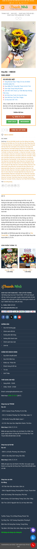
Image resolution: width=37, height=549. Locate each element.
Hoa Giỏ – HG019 (9, 270)
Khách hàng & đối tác (10, 366)
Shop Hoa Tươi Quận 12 (26, 152)
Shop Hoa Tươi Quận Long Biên (17, 170)
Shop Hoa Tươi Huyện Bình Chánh (16, 145)
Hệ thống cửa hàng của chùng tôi (11, 532)
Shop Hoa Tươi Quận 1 (24, 150)
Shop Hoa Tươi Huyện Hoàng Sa (12, 148)
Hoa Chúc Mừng (24, 141)
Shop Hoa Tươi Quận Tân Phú (13, 175)
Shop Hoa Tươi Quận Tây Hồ (28, 175)
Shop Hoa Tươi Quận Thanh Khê (9, 177)
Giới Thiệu (6, 373)
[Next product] (17, 18)
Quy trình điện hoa (9, 359)
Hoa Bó (17, 141)
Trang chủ (5, 13)
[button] (2, 7)
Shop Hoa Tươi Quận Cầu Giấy (8, 162)
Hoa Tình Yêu (16, 143)
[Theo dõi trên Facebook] (3, 317)
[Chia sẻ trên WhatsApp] (2, 185)
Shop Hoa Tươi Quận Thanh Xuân (25, 177)
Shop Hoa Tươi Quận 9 (15, 157)
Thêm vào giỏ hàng (18, 130)
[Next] (36, 262)
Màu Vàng (27, 143)
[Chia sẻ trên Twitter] (9, 185)
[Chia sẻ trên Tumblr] (18, 185)
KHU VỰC (14, 13)
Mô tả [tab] (3, 196)
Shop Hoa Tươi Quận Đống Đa (23, 162)
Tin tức (5, 370)
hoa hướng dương (8, 181)
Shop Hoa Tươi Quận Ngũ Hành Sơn (17, 171)
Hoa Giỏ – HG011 (27, 270)
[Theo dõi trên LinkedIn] (15, 317)
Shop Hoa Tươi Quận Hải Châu (18, 166)
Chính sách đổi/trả (9, 331)
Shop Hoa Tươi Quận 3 (15, 154)
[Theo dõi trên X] (11, 317)
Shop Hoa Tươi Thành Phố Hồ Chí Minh (25, 179)
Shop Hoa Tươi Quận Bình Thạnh (11, 161)
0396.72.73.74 (12, 395)
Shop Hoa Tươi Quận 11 (14, 152)
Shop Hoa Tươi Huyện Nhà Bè (11, 150)
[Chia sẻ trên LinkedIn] (15, 185)
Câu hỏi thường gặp (9, 328)
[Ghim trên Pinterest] (12, 185)
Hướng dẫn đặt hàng (9, 335)
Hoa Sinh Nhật (8, 143)
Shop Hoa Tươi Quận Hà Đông (20, 164)
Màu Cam (22, 143)
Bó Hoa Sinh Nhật (11, 141)
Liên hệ (5, 345)
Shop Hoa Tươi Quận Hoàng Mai (18, 168)
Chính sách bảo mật (9, 342)
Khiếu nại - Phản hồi (9, 362)
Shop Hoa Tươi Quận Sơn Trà (17, 173)
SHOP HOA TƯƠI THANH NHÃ (9, 293)
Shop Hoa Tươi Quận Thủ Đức (8, 179)
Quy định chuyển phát (10, 355)
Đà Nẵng (4, 482)
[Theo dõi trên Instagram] (7, 317)
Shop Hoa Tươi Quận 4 (26, 154)
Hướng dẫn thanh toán (10, 338)
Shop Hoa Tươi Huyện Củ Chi (13, 146)
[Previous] (1, 262)
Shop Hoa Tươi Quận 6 (15, 155)
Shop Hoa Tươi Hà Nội (26, 13)
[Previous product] (20, 18)
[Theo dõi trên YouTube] (19, 317)
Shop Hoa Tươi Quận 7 (26, 155)
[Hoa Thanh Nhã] (18, 7)
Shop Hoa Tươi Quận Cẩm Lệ (27, 161)
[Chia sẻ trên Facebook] (6, 185)
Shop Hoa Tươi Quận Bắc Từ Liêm (18, 15)
